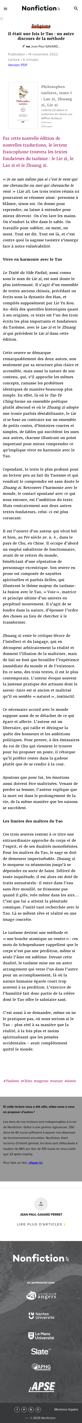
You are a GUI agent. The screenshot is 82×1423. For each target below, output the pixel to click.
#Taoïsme (11, 1081)
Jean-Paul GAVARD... (45, 46)
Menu (5, 8)
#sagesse (41, 1081)
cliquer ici (35, 1163)
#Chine (26, 1081)
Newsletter (38, 1409)
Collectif (46, 110)
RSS (31, 1409)
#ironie (70, 1081)
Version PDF (17, 65)
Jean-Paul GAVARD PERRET (41, 1215)
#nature (56, 1081)
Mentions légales (66, 1409)
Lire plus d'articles (39, 1224)
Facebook (17, 1409)
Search (76, 8)
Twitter (24, 1409)
